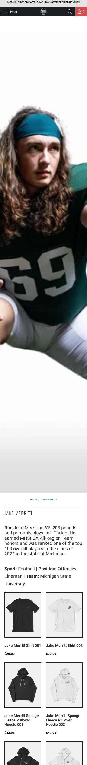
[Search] (69, 11)
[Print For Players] (43, 11)
